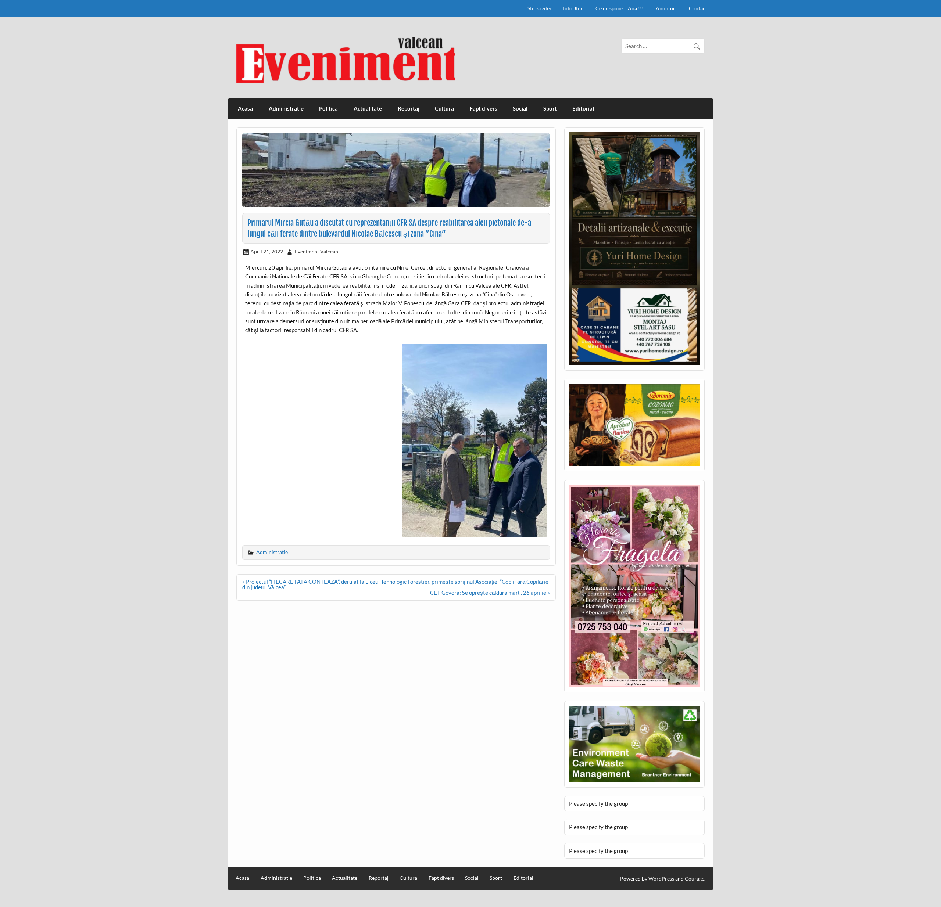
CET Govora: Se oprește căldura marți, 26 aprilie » (490, 592)
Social (520, 108)
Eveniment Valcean (316, 251)
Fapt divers (483, 108)
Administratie (286, 108)
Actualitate (368, 108)
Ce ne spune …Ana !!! (619, 8)
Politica (328, 108)
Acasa (245, 108)
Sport (550, 108)
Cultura (444, 108)
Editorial (583, 108)
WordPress (661, 878)
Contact (698, 8)
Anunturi (666, 8)
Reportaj (408, 108)
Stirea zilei (539, 8)
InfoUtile (573, 8)
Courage (694, 878)
